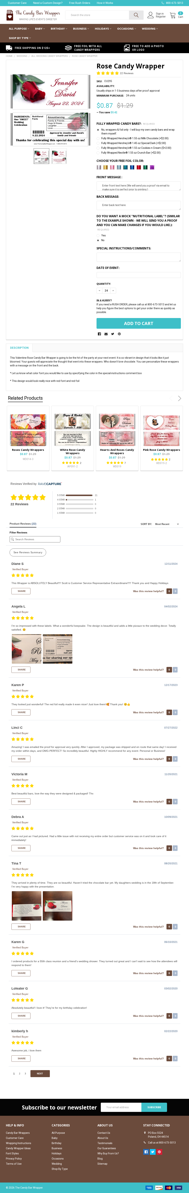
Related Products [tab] (25, 398)
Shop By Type (18, 38)
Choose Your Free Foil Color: (120, 161)
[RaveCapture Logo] (49, 484)
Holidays (102, 28)
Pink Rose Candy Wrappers (161, 450)
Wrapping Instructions (18, 1143)
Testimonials (104, 1143)
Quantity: (104, 283)
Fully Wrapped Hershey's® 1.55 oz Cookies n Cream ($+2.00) (136, 147)
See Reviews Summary (27, 552)
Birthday (58, 28)
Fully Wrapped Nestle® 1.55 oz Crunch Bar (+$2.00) (131, 152)
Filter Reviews (18, 532)
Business (80, 28)
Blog (100, 1158)
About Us (102, 1138)
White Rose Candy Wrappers (72, 451)
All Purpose (18, 28)
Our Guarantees (106, 1148)
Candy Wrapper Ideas (18, 1148)
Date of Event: (108, 268)
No (102, 240)
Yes (103, 235)
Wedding (148, 28)
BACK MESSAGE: (108, 197)
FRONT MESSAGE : (109, 177)
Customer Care (17, 3)
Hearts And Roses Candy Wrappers (117, 451)
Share (21, 591)
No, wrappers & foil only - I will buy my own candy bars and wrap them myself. (138, 131)
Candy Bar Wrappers (18, 1132)
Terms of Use (14, 1163)
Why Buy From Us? (108, 1153)
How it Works (105, 3)
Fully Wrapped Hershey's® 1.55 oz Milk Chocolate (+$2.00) (135, 138)
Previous (171, 398)
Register (161, 16)
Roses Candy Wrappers (28, 450)
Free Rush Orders (79, 3)
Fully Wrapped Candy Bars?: (126, 124)
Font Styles (12, 1153)
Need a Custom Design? (48, 3)
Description (19, 347)
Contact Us (103, 1132)
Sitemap (102, 1163)
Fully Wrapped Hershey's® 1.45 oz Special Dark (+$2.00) (133, 143)
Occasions (125, 28)
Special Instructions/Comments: (124, 248)
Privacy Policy (14, 1158)
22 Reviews (126, 73)
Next (178, 398)
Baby (38, 28)
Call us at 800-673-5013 (162, 1142)
